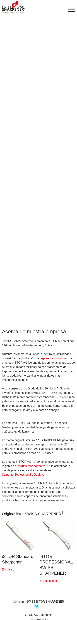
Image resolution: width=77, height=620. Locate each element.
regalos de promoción (53, 358)
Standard (8, 474)
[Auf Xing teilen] (43, 605)
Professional (23, 474)
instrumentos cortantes (31, 466)
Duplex (38, 474)
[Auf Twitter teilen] (37, 605)
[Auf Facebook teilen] (33, 605)
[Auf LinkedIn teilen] (42, 605)
